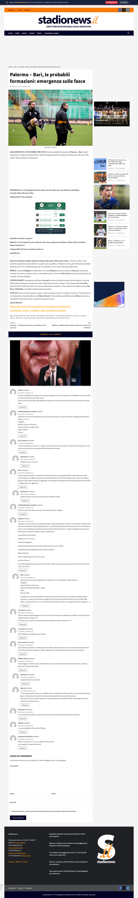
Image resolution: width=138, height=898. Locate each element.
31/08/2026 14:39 (121, 180)
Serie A (24, 33)
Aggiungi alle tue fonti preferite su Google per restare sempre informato (38, 2)
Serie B (31, 33)
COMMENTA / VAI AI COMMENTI (50, 334)
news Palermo (41, 315)
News (17, 33)
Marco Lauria (25, 855)
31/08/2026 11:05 (121, 233)
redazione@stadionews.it (17, 853)
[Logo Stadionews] (106, 849)
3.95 (45, 220)
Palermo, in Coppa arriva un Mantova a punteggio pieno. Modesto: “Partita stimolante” (68, 844)
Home (10, 33)
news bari (33, 315)
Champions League (52, 33)
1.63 (41, 220)
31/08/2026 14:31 (121, 220)
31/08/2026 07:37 (121, 245)
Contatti (19, 10)
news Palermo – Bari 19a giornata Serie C (59, 315)
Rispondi (23, 407)
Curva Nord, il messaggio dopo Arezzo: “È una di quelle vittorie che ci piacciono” (68, 854)
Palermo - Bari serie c (16, 318)
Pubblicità (27, 10)
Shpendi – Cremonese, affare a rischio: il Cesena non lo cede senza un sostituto (118, 228)
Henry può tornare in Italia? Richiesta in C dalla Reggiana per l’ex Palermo (117, 215)
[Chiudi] (131, 2)
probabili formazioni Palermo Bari (55, 318)
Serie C (39, 33)
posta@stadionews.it (15, 848)
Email (53, 794)
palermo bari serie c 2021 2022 (33, 318)
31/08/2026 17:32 (109, 206)
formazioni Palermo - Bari (21, 315)
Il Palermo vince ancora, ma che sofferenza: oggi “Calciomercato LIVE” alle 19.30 (117, 162)
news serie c (76, 315)
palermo (83, 315)
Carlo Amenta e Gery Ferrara (104, 123)
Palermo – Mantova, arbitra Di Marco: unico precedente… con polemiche (118, 176)
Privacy (25, 861)
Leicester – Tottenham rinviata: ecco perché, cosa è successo (28, 325)
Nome (12, 794)
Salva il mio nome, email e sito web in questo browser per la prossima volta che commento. (44, 811)
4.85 (49, 220)
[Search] (128, 33)
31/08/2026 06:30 (117, 123)
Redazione (11, 10)
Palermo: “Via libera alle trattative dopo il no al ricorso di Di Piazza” (71, 325)
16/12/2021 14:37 (26, 86)
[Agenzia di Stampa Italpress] (109, 294)
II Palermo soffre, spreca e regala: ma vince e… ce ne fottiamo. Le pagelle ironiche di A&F (111, 117)
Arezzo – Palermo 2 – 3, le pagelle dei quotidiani (116, 241)
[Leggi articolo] (100, 164)
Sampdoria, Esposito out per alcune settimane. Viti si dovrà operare (110, 202)
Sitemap (18, 861)
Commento (14, 766)
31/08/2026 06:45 (121, 168)
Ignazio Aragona (20, 842)
